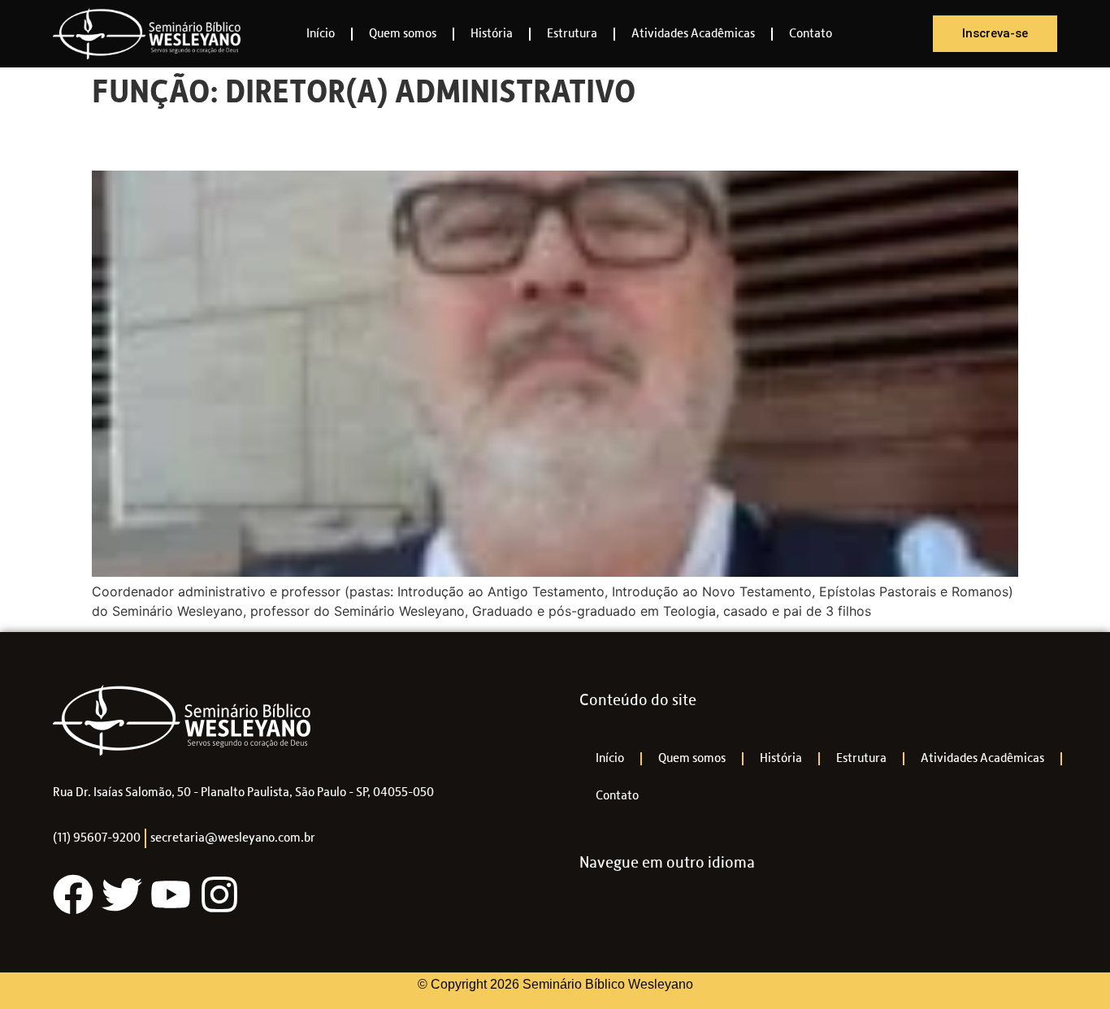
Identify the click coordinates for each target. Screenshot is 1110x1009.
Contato (810, 34)
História (491, 34)
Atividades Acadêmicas (693, 34)
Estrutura (572, 34)
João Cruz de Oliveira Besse (267, 141)
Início (320, 34)
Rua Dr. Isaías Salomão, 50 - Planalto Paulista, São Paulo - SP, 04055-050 (243, 792)
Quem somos (402, 34)
